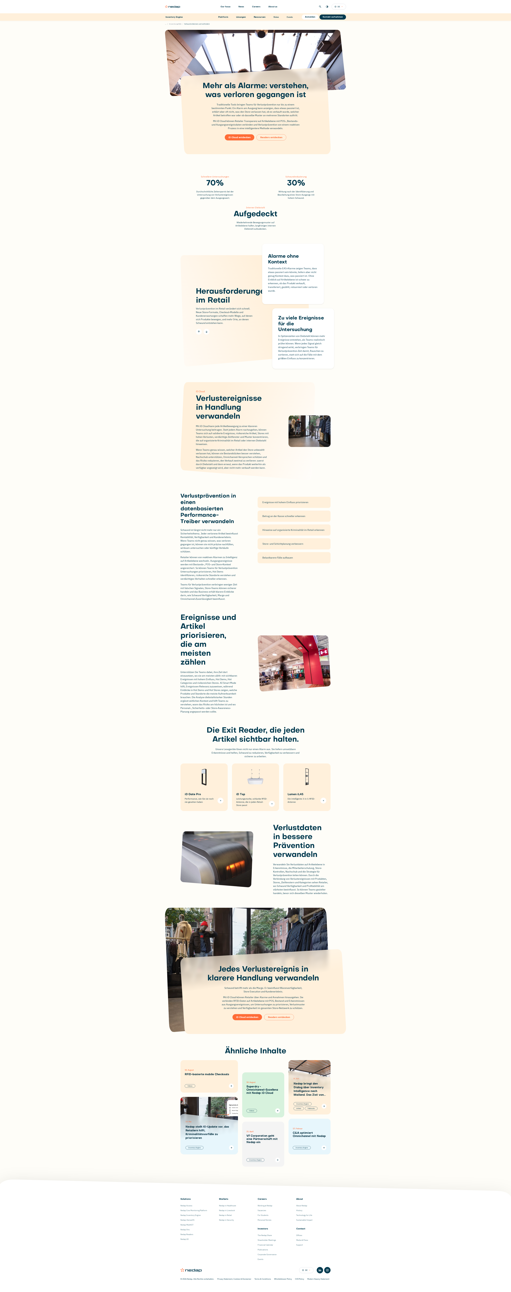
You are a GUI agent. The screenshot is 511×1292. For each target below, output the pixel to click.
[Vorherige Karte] (199, 332)
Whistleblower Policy (283, 1279)
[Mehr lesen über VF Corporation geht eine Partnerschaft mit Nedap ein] (277, 1160)
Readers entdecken (271, 138)
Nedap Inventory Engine (190, 1215)
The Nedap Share (265, 1235)
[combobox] (339, 7)
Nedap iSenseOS (187, 1220)
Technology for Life (304, 1215)
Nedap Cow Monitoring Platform (193, 1210)
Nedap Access (186, 1205)
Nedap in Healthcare (227, 1205)
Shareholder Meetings (267, 1240)
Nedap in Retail (225, 1215)
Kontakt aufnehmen (333, 17)
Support (299, 1245)
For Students (263, 1215)
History (299, 1210)
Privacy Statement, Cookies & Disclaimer (234, 1279)
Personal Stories (264, 1220)
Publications (263, 1249)
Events (260, 1259)
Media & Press (302, 1240)
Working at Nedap (265, 1205)
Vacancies (262, 1210)
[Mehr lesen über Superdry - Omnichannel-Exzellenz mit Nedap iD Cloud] (277, 1110)
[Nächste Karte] (206, 332)
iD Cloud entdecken (239, 138)
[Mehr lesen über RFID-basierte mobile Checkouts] (231, 1086)
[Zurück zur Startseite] (172, 6)
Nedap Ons (185, 1229)
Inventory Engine (174, 17)
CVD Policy (299, 1279)
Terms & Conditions (262, 1279)
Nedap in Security (226, 1220)
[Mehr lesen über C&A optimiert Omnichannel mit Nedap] (324, 1147)
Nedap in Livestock (227, 1210)
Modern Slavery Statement (318, 1279)
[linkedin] (320, 1270)
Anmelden (310, 17)
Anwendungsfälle (175, 24)
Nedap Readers (186, 1234)
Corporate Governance (267, 1254)
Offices (299, 1235)
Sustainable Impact (304, 1220)
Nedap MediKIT (186, 1225)
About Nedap (301, 1205)
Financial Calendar (265, 1245)
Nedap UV (184, 1239)
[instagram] (327, 1270)
